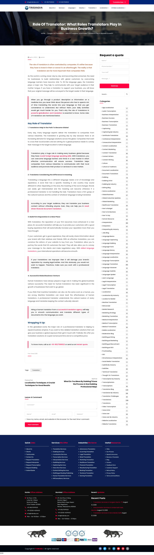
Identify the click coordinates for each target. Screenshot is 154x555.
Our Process (110, 451)
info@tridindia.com (33, 2)
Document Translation (114, 174)
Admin (42, 57)
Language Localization (114, 257)
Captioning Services (59, 465)
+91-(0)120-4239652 (33, 510)
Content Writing (115, 160)
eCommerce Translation (87, 449)
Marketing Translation (114, 316)
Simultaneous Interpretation (114, 358)
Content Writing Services (61, 470)
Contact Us (29, 457)
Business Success (114, 118)
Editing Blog (114, 188)
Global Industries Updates (114, 198)
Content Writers (114, 156)
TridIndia (39, 549)
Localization (115, 292)
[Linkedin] (113, 548)
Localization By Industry (114, 295)
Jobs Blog (114, 233)
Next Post (94, 379)
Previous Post (29, 380)
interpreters (115, 226)
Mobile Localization (114, 330)
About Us (29, 449)
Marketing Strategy (114, 313)
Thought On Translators (55, 33)
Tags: (27, 370)
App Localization (114, 108)
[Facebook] (100, 548)
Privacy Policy (110, 473)
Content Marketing (114, 149)
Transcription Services (60, 457)
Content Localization (114, 146)
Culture (114, 163)
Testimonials (30, 454)
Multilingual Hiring (114, 337)
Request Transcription (33, 465)
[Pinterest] (123, 548)
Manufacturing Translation (88, 468)
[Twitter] (104, 548)
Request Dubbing (31, 468)
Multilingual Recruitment (114, 344)
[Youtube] (118, 548)
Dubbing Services (58, 451)
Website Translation (115, 424)
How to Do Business (114, 212)
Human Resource (115, 219)
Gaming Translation (86, 476)
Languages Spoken (114, 275)
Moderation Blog (114, 334)
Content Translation (115, 153)
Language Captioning (114, 240)
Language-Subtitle (115, 271)
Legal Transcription (114, 285)
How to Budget (114, 209)
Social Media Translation (114, 361)
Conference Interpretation (114, 139)
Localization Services (60, 454)
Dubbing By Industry (114, 184)
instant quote (82, 344)
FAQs (108, 449)
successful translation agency (70, 309)
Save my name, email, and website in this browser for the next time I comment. (58, 419)
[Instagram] (109, 548)
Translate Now (118, 2)
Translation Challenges (115, 396)
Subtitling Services (59, 462)
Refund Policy (110, 470)
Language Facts (115, 247)
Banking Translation (86, 470)
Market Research (114, 309)
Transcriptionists (114, 382)
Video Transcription (114, 407)
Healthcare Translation (115, 205)
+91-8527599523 (63, 2)
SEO (114, 355)
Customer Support (112, 468)
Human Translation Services (62, 476)
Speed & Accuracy (112, 454)
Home (43, 33)
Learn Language (114, 278)
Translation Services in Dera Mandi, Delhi (107, 513)
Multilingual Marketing (114, 341)
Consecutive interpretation (114, 142)
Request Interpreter (32, 462)
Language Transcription (115, 261)
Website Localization (114, 421)
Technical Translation (114, 372)
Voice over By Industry (114, 417)
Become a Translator (112, 457)
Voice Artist (114, 410)
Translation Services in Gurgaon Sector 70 (108, 502)
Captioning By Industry (114, 132)
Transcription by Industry (114, 379)
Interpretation (115, 222)
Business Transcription (114, 122)
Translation (36, 370)
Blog (107, 460)
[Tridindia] (34, 8)
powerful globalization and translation (46, 113)
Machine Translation (114, 302)
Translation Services (59, 449)
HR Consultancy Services (61, 478)
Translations (115, 400)
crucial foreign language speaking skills (55, 156)
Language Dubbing (114, 243)
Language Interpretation (115, 254)
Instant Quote (30, 470)
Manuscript (114, 306)
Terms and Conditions (113, 476)
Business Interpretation (114, 115)
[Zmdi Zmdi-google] (127, 548)
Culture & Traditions (114, 167)
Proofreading (114, 351)
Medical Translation (115, 327)
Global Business (115, 195)
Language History (114, 250)
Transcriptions (115, 386)
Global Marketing (114, 202)
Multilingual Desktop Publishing (63, 473)
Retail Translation (85, 457)
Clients (28, 451)
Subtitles (115, 368)
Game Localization (114, 191)
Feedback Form (111, 465)
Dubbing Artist (114, 181)
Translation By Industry (115, 393)
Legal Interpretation (114, 282)
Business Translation (114, 125)
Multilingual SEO (114, 348)
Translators (114, 403)
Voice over (115, 414)
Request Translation (32, 460)
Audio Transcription (114, 111)
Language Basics (114, 236)
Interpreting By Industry (114, 229)
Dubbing (115, 177)
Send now (114, 86)
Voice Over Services (59, 468)
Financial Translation (86, 465)
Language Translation (115, 264)
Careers (108, 462)
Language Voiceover (114, 268)
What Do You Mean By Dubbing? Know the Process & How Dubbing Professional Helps (80, 384)
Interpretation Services (60, 460)
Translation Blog (115, 389)
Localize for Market (114, 299)
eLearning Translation (87, 451)
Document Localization (114, 170)
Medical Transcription (114, 323)
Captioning (114, 129)
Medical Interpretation (114, 320)
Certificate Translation (115, 136)
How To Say (114, 215)
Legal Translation (115, 288)
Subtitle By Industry (114, 365)
